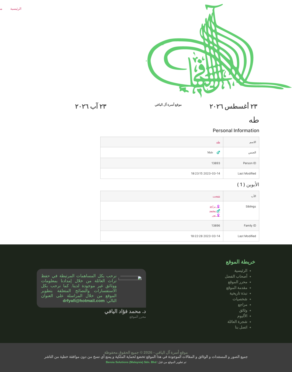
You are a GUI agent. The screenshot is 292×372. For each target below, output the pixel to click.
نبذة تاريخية (238, 293)
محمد (214, 210)
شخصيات (240, 299)
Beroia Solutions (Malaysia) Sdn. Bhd (131, 362)
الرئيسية (15, 9)
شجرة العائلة (237, 322)
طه (218, 142)
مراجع (242, 304)
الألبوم (242, 316)
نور (216, 215)
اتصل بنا (241, 327)
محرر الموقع (237, 282)
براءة (215, 206)
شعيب (216, 196)
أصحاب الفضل (236, 276)
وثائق (243, 310)
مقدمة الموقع (236, 288)
